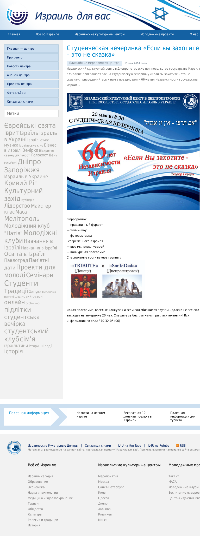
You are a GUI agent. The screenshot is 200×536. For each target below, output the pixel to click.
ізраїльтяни (16, 345)
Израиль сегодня (40, 476)
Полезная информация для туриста (183, 416)
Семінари (39, 275)
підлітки (17, 310)
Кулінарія (27, 200)
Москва (103, 482)
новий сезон (31, 296)
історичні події (40, 346)
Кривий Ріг (20, 183)
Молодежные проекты (157, 34)
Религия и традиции (43, 520)
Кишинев (105, 514)
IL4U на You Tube (129, 445)
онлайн (14, 302)
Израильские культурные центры (100, 34)
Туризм (33, 503)
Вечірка (30, 150)
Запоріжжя (22, 170)
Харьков (104, 509)
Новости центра (19, 66)
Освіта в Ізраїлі (25, 254)
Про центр (14, 57)
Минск (103, 520)
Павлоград (16, 260)
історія (13, 351)
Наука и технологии (43, 492)
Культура (35, 514)
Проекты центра (19, 84)
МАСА (172, 482)
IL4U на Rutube (159, 445)
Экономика (36, 487)
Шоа (18, 297)
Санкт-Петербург (111, 487)
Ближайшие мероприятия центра (94, 63)
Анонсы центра (18, 75)
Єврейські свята (30, 125)
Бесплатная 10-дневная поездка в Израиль (137, 416)
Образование (38, 482)
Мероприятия (108, 476)
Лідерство (17, 205)
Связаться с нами (20, 101)
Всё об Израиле (47, 34)
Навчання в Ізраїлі (39, 248)
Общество (35, 509)
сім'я (27, 339)
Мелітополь (22, 218)
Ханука (35, 292)
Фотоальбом (16, 93)
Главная (14, 34)
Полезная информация (29, 413)
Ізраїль (29, 133)
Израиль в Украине (26, 176)
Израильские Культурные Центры (53, 445)
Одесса (103, 498)
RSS (183, 445)
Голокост (39, 155)
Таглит (173, 476)
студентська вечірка (22, 320)
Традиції (16, 291)
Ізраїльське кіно (31, 145)
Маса (21, 212)
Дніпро (29, 161)
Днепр (103, 503)
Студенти (21, 283)
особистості (33, 303)
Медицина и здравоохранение (50, 498)
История (34, 525)
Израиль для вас (55, 15)
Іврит (11, 132)
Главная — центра (21, 48)
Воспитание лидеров (183, 492)
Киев (101, 492)
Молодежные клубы (183, 487)
